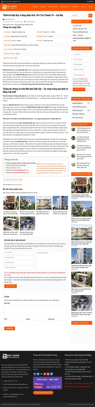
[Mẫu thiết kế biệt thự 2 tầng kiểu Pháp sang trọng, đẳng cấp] (81, 232)
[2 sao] (17, 25)
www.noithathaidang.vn (10, 396)
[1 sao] (15, 25)
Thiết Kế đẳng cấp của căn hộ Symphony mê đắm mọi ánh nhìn (83, 130)
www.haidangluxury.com (16, 394)
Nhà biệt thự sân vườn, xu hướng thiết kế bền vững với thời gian (26, 234)
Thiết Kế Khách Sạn (78, 107)
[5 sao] (21, 25)
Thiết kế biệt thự (64, 7)
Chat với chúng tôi (74, 404)
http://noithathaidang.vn (33, 404)
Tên (6, 319)
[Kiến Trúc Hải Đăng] (13, 7)
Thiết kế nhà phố (52, 7)
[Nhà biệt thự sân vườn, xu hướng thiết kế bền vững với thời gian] (81, 303)
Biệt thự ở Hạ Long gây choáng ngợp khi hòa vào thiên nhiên (27, 213)
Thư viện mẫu (75, 7)
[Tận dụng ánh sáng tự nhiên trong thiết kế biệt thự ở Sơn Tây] (81, 185)
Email (28, 319)
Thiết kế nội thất (77, 114)
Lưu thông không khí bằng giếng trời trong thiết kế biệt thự (83, 139)
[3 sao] (18, 25)
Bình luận (7, 303)
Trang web (51, 319)
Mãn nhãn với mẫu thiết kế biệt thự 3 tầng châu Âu (10, 234)
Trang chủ (35, 7)
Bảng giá (83, 7)
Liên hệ (90, 7)
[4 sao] (20, 25)
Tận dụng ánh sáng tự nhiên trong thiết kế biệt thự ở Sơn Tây (10, 213)
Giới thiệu (43, 7)
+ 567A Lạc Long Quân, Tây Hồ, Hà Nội (76, 360)
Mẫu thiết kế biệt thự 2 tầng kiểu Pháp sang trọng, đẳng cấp (43, 213)
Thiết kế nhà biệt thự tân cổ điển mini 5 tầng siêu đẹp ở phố (60, 213)
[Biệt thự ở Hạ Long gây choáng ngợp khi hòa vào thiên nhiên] (81, 209)
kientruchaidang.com (18, 404)
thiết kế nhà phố (17, 185)
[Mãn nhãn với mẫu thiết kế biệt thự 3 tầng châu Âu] (81, 279)
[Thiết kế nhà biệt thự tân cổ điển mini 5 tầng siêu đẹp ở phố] (81, 256)
